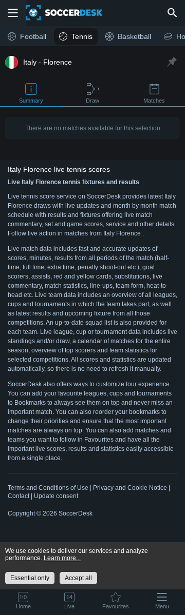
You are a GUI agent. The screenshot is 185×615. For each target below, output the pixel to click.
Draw (92, 100)
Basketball (134, 36)
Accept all (78, 578)
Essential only (29, 578)
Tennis (81, 36)
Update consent (56, 496)
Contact (18, 496)
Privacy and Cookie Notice (130, 487)
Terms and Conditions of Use (48, 487)
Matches (154, 100)
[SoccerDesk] (70, 13)
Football (33, 36)
